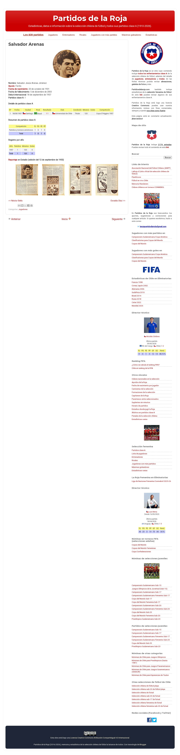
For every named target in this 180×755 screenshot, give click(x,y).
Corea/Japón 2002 (140, 285)
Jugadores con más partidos (104, 35)
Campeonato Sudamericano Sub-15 (146, 585)
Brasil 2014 (136, 296)
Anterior (16, 219)
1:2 (162, 346)
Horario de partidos (140, 406)
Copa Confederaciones (141, 551)
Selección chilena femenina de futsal (147, 703)
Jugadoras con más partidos (144, 464)
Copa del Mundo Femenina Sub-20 (146, 615)
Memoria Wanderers (140, 184)
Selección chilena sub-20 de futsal (146, 696)
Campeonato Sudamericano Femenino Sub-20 (151, 609)
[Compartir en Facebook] (28, 205)
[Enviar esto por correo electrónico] (19, 205)
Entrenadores (68, 35)
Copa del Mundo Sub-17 (142, 599)
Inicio (65, 219)
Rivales (82, 35)
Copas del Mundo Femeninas (144, 548)
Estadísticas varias (139, 419)
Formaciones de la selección (143, 392)
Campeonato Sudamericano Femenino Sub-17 (151, 595)
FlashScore (136, 177)
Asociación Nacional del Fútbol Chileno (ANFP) (151, 168)
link (141, 95)
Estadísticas (151, 35)
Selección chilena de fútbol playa (145, 686)
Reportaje (12, 159)
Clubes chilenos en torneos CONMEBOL (148, 187)
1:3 (160, 524)
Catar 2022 (136, 302)
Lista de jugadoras (139, 453)
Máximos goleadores (131, 35)
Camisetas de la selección (142, 389)
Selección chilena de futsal (143, 692)
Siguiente (117, 219)
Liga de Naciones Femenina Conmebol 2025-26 (151, 481)
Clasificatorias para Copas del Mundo (147, 240)
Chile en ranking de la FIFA (142, 368)
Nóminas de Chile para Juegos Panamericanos (151, 666)
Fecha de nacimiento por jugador (145, 385)
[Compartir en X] (25, 205)
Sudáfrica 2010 (138, 292)
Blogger (143, 744)
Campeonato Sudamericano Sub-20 (146, 605)
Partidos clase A (138, 450)
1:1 (47, 113)
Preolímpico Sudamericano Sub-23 (146, 619)
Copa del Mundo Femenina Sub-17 (146, 602)
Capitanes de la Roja (140, 395)
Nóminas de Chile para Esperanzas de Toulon (150, 675)
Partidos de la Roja (90, 18)
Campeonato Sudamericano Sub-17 (146, 592)
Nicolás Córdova (153, 336)
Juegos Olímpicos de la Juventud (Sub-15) (149, 589)
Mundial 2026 (137, 306)
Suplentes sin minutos (141, 402)
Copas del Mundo (139, 243)
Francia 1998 (137, 282)
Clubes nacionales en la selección (145, 379)
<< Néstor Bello (15, 200)
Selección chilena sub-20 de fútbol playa (148, 689)
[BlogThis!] (22, 205)
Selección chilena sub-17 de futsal (146, 699)
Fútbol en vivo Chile (140, 180)
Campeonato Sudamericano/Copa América (149, 237)
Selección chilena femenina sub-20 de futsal (150, 706)
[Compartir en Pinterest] (31, 205)
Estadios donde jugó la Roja (143, 409)
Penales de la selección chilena (144, 416)
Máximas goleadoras (140, 467)
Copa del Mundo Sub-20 (142, 612)
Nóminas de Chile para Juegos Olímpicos (149, 657)
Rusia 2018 (136, 299)
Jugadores (53, 35)
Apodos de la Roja (139, 382)
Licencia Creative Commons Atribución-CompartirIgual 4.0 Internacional (99, 738)
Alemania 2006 (138, 289)
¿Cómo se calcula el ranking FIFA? (146, 365)
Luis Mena (153, 512)
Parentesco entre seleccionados (145, 399)
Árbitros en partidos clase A (143, 412)
